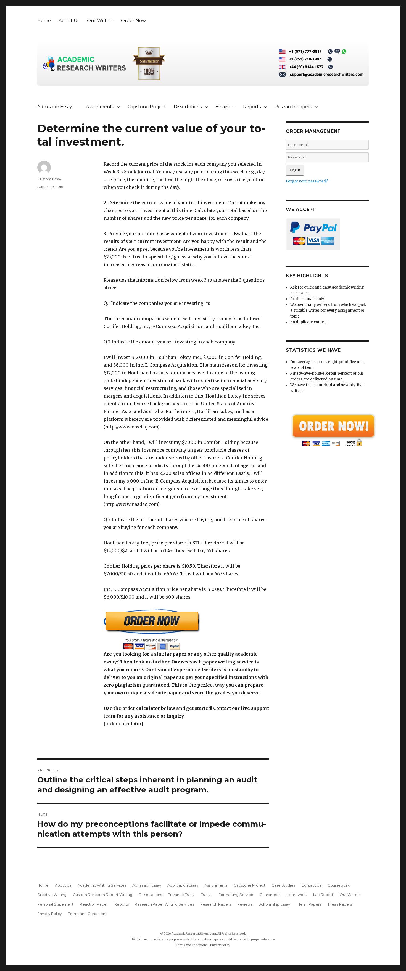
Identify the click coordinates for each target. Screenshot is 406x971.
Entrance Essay (181, 894)
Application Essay (182, 885)
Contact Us (311, 885)
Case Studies (283, 885)
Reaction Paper (94, 904)
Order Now (133, 20)
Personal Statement (55, 904)
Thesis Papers (340, 904)
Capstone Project (147, 106)
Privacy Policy (49, 913)
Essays (222, 106)
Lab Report (323, 894)
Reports (252, 106)
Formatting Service (235, 894)
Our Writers (100, 20)
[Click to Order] (186, 629)
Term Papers (310, 904)
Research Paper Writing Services (164, 904)
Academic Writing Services (102, 885)
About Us (69, 20)
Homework (296, 894)
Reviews (244, 904)
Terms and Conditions (87, 913)
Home (44, 20)
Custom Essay (49, 179)
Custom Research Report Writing (102, 894)
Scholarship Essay (275, 904)
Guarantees (270, 894)
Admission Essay (54, 106)
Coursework (339, 885)
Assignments (100, 106)
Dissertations (188, 106)
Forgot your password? (307, 181)
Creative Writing (52, 894)
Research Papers (293, 106)
